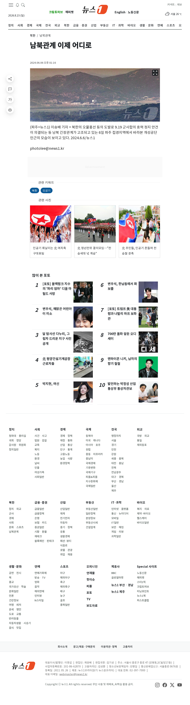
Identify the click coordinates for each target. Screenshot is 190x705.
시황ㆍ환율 (41, 531)
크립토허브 (56, 12)
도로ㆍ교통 (15, 614)
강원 (113, 454)
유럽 (88, 449)
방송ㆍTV (40, 577)
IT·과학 (116, 503)
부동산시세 (92, 522)
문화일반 (14, 591)
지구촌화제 (92, 481)
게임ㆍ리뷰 (117, 531)
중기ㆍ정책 (66, 527)
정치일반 (14, 449)
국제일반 (90, 486)
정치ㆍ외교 (15, 509)
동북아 (89, 436)
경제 (63, 429)
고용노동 (65, 454)
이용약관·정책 (109, 646)
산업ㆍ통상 (66, 445)
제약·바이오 (143, 513)
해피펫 (69, 12)
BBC (113, 573)
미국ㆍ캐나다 (93, 440)
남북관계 (14, 531)
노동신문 (133, 12)
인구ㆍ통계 (66, 449)
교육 (37, 445)
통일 (139, 440)
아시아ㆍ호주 (93, 445)
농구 (62, 595)
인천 (113, 449)
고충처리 (127, 646)
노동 (37, 454)
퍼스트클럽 (143, 600)
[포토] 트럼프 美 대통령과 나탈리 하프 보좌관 (122, 314)
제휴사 (115, 567)
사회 (37, 429)
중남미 (89, 458)
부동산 (90, 503)
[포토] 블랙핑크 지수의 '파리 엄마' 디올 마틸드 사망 (56, 289)
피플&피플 (91, 477)
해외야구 (65, 577)
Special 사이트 (147, 567)
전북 (113, 467)
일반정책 (90, 513)
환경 (37, 458)
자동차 (63, 522)
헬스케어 (142, 518)
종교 (11, 582)
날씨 (37, 463)
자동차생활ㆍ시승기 (20, 623)
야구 (62, 573)
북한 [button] (32, 35)
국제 (88, 429)
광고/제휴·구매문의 (84, 646)
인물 (37, 467)
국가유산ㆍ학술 (17, 586)
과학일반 (116, 536)
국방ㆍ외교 (143, 436)
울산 (113, 486)
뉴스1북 (141, 595)
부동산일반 (92, 509)
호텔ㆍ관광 (66, 550)
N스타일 (39, 600)
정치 (11, 429)
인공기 (46, 190)
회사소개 (62, 646)
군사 (11, 513)
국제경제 (90, 463)
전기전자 (65, 518)
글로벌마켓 (117, 577)
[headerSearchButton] (23, 5)
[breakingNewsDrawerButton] (17, 5)
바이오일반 (143, 522)
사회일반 (39, 477)
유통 (62, 531)
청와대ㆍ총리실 (17, 436)
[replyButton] (10, 89)
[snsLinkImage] (157, 684)
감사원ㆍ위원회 (17, 445)
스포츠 (64, 567)
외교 (139, 429)
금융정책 (39, 513)
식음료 (63, 545)
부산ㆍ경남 (117, 481)
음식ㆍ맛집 (15, 627)
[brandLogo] (95, 9)
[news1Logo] (23, 666)
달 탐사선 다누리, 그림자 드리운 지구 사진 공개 (56, 339)
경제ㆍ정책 (66, 436)
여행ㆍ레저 (15, 605)
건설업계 (90, 527)
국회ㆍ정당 (15, 440)
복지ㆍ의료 (143, 509)
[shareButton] (10, 78)
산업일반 (65, 509)
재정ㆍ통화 (66, 440)
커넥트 (171, 4)
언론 (11, 595)
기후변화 (90, 467)
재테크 (38, 536)
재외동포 (142, 445)
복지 (37, 449)
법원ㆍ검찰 (41, 440)
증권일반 (39, 527)
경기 (113, 445)
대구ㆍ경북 (117, 477)
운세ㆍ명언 (15, 609)
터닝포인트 (143, 591)
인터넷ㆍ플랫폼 (119, 509)
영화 (37, 582)
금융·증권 (41, 503)
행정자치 (116, 436)
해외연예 (39, 591)
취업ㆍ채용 (66, 554)
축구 (62, 582)
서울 (113, 440)
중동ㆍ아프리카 (94, 454)
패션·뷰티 (65, 541)
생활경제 (65, 536)
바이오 (141, 503)
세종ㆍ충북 (117, 458)
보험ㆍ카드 (41, 522)
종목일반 (65, 605)
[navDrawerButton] (11, 5)
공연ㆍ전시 (15, 573)
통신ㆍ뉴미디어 (119, 513)
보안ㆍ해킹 (117, 527)
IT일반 (115, 522)
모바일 (115, 518)
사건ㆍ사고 (41, 436)
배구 (62, 591)
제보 (179, 4)
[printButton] (10, 109)
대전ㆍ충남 (117, 463)
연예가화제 (41, 573)
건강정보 (14, 600)
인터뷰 (38, 595)
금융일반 (39, 509)
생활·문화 (15, 567)
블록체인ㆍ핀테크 (44, 541)
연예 (37, 567)
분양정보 (90, 518)
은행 (37, 518)
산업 (63, 503)
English (120, 12)
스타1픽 (141, 582)
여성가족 (39, 472)
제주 (113, 490)
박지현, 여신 (50, 384)
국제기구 (90, 472)
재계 (62, 513)
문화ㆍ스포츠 (16, 527)
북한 (34, 190)
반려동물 (14, 618)
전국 (114, 429)
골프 (62, 600)
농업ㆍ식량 (66, 458)
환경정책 (65, 463)
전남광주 (116, 472)
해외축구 (65, 586)
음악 (37, 586)
